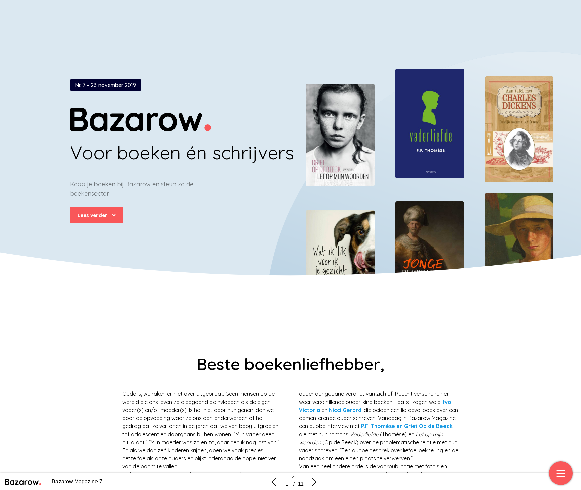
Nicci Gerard (345, 410)
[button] (96, 215)
